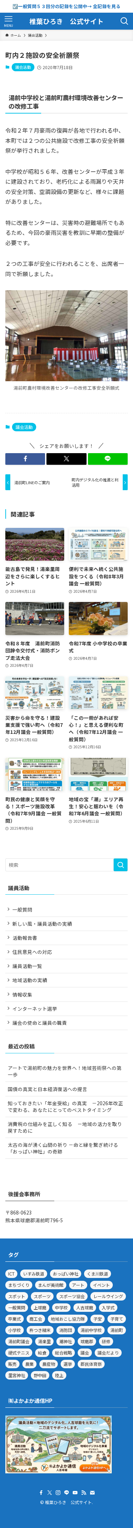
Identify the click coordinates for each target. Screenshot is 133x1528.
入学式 (108, 1307)
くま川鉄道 (97, 1274)
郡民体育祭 (91, 1364)
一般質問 (22, 909)
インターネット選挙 (34, 1008)
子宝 (97, 1319)
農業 (29, 1364)
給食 (42, 1353)
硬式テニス (18, 1353)
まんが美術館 (50, 1285)
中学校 (61, 1307)
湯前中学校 (91, 1330)
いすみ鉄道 (33, 1274)
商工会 (35, 1319)
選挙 (67, 1364)
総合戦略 (63, 1353)
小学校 (14, 1330)
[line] (66, 1493)
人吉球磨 (84, 1307)
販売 (12, 1364)
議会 (85, 1353)
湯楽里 (44, 1341)
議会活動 (23, 67)
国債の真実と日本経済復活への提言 (47, 1088)
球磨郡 (87, 1341)
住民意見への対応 (32, 951)
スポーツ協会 (72, 1296)
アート (78, 1285)
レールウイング (108, 1296)
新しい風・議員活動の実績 (42, 923)
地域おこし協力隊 (68, 1319)
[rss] (84, 1493)
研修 (106, 1341)
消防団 (65, 1330)
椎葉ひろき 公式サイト (66, 21)
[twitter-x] (49, 1493)
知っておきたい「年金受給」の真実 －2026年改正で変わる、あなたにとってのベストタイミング (65, 1106)
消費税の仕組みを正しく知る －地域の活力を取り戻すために (65, 1127)
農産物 (48, 1364)
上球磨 (40, 1307)
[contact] (92, 1493)
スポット (16, 1296)
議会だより (108, 1353)
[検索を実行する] (120, 864)
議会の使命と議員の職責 (39, 1022)
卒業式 (14, 1319)
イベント (101, 1285)
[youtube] (75, 1493)
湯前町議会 (18, 1341)
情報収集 (22, 994)
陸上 (59, 1375)
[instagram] (58, 1493)
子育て (116, 1319)
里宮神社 (16, 1375)
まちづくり (18, 1285)
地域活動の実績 (29, 980)
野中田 (40, 1375)
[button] (25, 459)
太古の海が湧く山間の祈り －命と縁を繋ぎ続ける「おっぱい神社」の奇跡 (63, 1148)
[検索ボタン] (124, 21)
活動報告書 (24, 937)
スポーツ (42, 1296)
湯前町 (116, 1330)
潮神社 (65, 1341)
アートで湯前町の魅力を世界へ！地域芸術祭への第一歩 (65, 1071)
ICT (11, 1274)
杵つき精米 (40, 1330)
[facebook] (41, 1493)
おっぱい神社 (65, 1274)
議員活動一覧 (27, 965)
